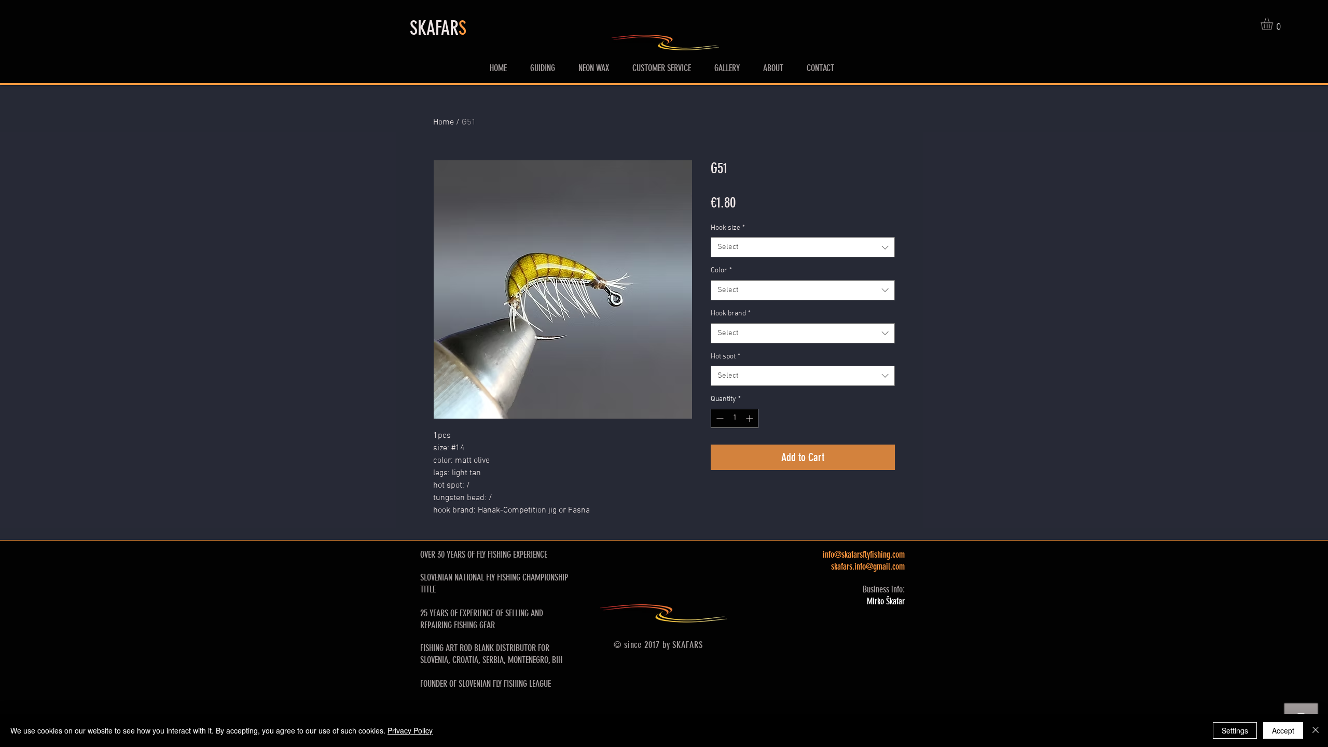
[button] (1274, 24)
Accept (1283, 730)
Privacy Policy (410, 730)
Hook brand (731, 313)
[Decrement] (718, 418)
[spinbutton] (734, 418)
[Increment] (750, 418)
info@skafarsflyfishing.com (864, 554)
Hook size (728, 228)
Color (721, 270)
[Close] (1315, 730)
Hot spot (725, 356)
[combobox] (803, 247)
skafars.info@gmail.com (868, 566)
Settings (1235, 730)
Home (443, 122)
